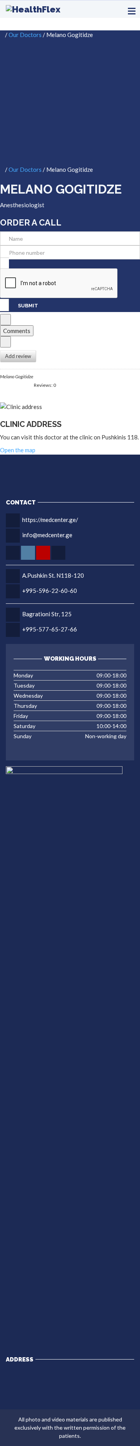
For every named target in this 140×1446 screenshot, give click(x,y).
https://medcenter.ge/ (50, 519)
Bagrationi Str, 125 (47, 613)
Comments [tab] (16, 330)
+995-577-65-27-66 (49, 629)
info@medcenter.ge (47, 534)
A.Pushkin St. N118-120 (53, 575)
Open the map (17, 449)
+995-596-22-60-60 (49, 590)
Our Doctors (25, 34)
